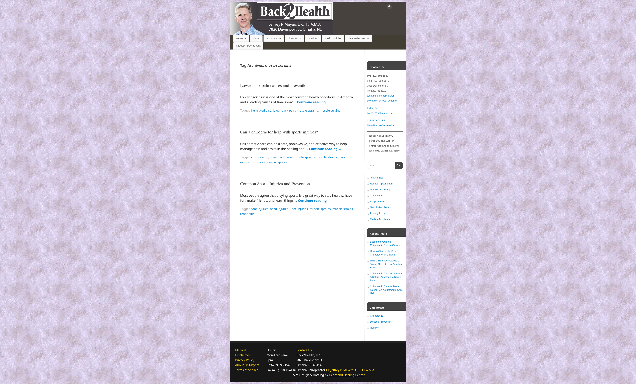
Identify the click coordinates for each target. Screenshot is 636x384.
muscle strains (330, 110)
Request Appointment (248, 45)
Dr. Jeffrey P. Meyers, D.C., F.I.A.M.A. (350, 370)
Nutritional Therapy (380, 189)
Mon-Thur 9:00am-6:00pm (381, 125)
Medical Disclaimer (380, 219)
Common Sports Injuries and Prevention (275, 183)
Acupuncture (273, 38)
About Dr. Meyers (247, 365)
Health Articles (333, 38)
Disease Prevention (380, 321)
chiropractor (259, 157)
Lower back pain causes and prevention (274, 85)
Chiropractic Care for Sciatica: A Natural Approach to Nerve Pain (386, 277)
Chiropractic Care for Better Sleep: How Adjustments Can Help (386, 290)
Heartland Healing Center (347, 375)
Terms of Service (246, 370)
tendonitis (247, 214)
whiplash (280, 162)
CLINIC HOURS (376, 120)
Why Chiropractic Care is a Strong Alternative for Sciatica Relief (386, 264)
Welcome (241, 38)
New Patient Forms (358, 38)
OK (398, 165)
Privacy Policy (378, 213)
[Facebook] (389, 7)
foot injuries (259, 209)
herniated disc (261, 110)
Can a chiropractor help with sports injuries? (279, 132)
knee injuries (299, 209)
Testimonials (376, 177)
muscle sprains (307, 110)
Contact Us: (304, 350)
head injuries (279, 209)
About (256, 38)
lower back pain (284, 110)
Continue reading (313, 102)
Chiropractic (294, 38)
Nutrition (313, 38)
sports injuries (262, 162)
